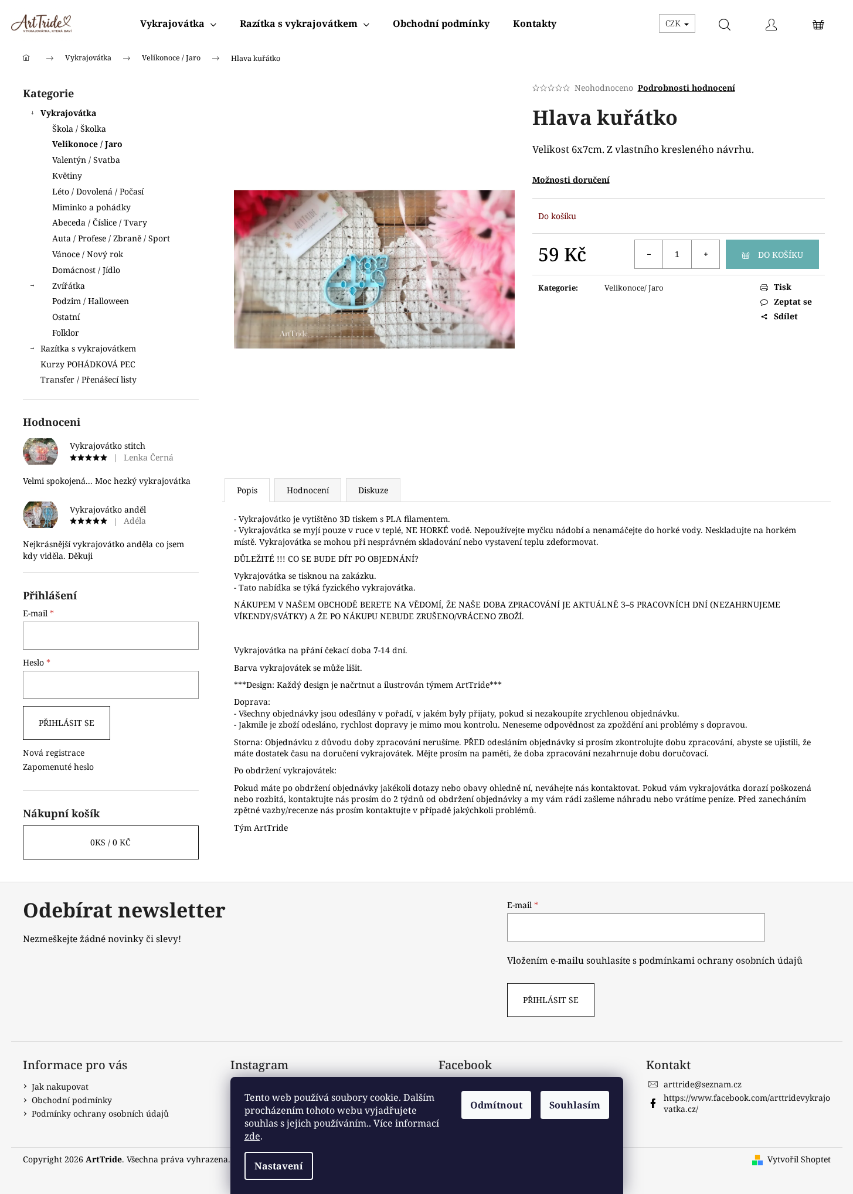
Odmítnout (496, 1105)
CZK (674, 23)
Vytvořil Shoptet (799, 1159)
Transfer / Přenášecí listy (88, 379)
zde (252, 1136)
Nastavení (278, 1165)
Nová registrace (53, 752)
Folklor (65, 332)
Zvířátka (68, 285)
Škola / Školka (79, 128)
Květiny (67, 175)
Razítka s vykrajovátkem (88, 348)
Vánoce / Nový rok (87, 254)
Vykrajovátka (68, 112)
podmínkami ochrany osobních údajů (721, 960)
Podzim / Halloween (90, 300)
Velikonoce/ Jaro (634, 287)
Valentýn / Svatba (86, 159)
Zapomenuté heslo (58, 766)
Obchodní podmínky (72, 1100)
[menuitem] (178, 23)
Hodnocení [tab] (308, 490)
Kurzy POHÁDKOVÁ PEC (87, 364)
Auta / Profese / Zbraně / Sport (111, 238)
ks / (110, 842)
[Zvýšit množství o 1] (705, 254)
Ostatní (66, 316)
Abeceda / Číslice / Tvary (99, 222)
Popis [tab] (247, 490)
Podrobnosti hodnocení (686, 87)
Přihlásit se (66, 722)
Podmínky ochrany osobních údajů (100, 1113)
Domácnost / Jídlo (86, 269)
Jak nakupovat (60, 1086)
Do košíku (780, 254)
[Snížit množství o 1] (649, 254)
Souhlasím (574, 1105)
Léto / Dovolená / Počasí (98, 191)
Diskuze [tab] (373, 490)
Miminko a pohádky (91, 207)
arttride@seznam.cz (703, 1084)
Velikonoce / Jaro (87, 143)
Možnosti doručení (571, 179)
